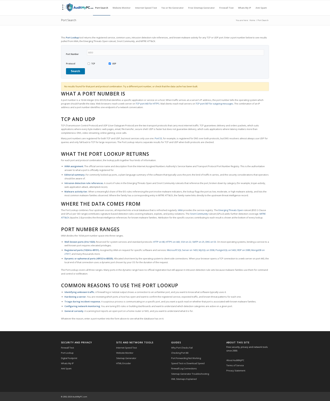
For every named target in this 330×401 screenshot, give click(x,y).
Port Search (68, 20)
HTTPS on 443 (173, 241)
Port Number (72, 54)
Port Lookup (67, 352)
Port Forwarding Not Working (186, 358)
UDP (114, 63)
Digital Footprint (69, 358)
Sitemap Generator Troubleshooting (190, 373)
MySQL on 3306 (206, 250)
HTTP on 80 (159, 241)
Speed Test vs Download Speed (188, 363)
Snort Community (199, 213)
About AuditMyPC (235, 360)
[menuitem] (101, 7)
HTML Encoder (123, 363)
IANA (180, 210)
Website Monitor (124, 352)
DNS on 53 (210, 241)
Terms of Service (235, 365)
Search (75, 71)
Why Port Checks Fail (182, 347)
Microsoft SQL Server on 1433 (182, 250)
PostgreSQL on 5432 (226, 250)
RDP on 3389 (243, 250)
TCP (93, 63)
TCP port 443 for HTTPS (148, 103)
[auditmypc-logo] (77, 7)
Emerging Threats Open (230, 210)
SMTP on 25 (198, 241)
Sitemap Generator (126, 358)
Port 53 (158, 138)
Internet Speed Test (126, 347)
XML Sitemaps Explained (184, 379)
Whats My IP (67, 363)
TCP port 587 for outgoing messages (214, 103)
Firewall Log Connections (184, 368)
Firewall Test (67, 347)
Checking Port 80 (179, 352)
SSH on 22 (186, 241)
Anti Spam (66, 368)
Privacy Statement (235, 370)
